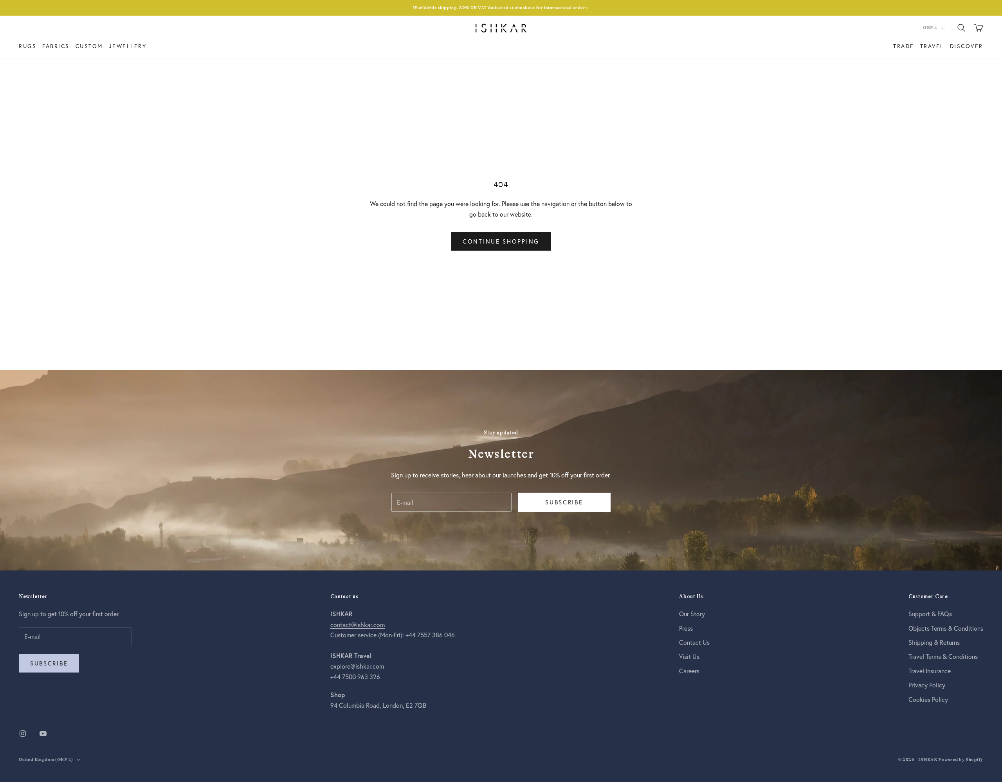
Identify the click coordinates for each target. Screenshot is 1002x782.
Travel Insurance (929, 671)
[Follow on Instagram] (23, 733)
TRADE (903, 46)
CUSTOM (89, 46)
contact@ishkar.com (357, 625)
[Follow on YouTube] (43, 733)
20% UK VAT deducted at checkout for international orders (523, 7)
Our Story (692, 614)
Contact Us (694, 642)
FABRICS (56, 46)
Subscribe (564, 502)
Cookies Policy (928, 699)
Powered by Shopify (960, 759)
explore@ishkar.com (357, 666)
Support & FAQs (930, 614)
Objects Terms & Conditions (945, 628)
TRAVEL (932, 46)
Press (686, 628)
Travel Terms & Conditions (943, 656)
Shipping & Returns (934, 642)
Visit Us (689, 656)
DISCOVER (966, 46)
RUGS (27, 46)
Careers (689, 671)
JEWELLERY (128, 46)
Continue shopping (501, 241)
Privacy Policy (926, 685)
